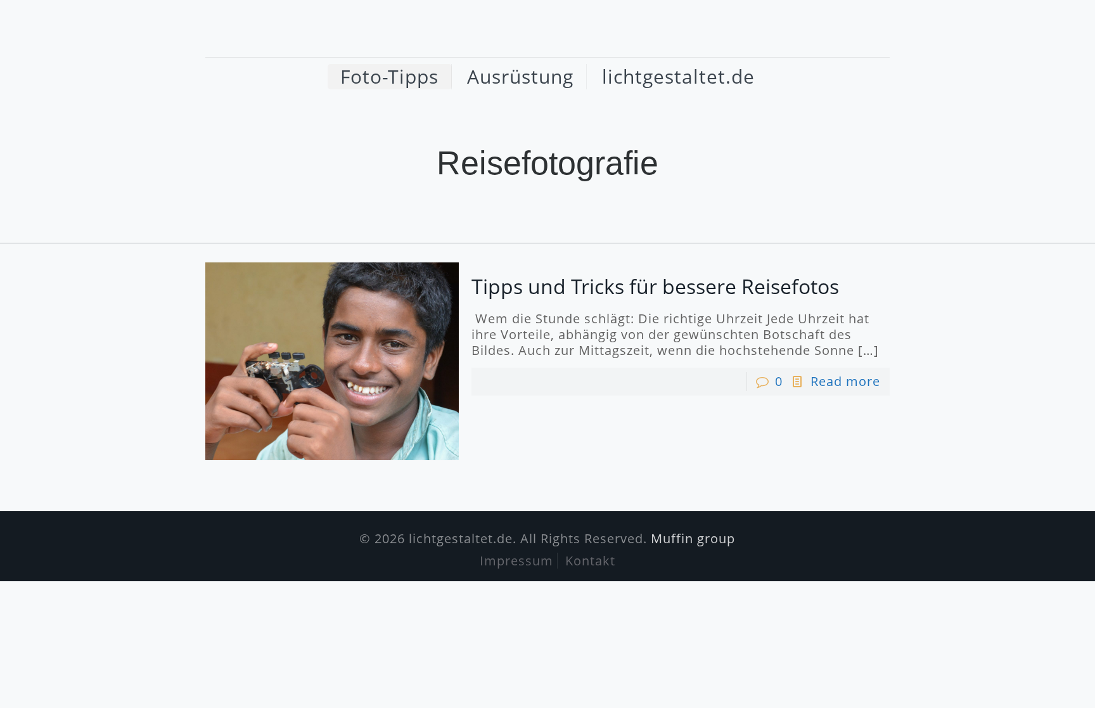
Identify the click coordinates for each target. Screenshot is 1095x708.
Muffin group (693, 538)
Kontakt (590, 560)
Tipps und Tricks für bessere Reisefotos (655, 286)
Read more (845, 381)
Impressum (516, 560)
